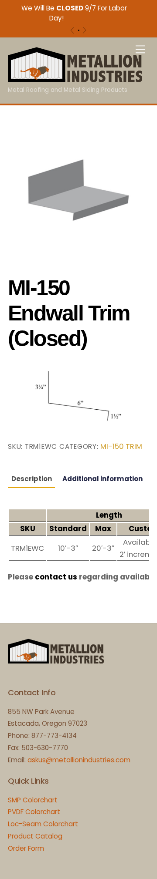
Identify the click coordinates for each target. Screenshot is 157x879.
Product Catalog (35, 836)
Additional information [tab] (102, 478)
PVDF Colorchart (34, 811)
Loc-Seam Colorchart (43, 823)
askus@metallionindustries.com (78, 759)
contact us (56, 577)
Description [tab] (31, 478)
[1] (78, 30)
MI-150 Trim (121, 446)
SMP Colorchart (33, 800)
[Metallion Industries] (75, 78)
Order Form (26, 848)
